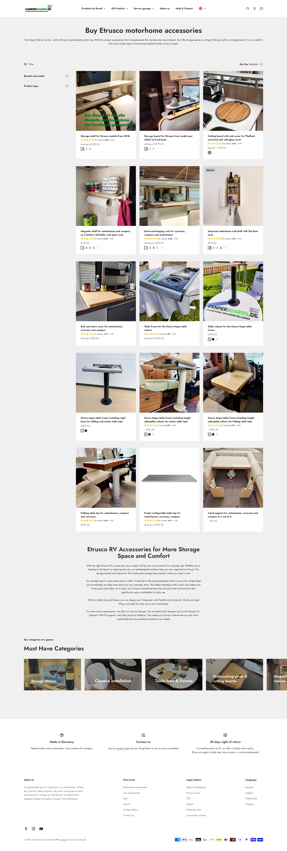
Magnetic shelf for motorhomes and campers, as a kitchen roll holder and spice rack (106, 232)
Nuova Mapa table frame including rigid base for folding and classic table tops (103, 419)
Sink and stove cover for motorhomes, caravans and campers (102, 328)
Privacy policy (193, 793)
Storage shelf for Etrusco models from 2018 (105, 136)
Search (126, 804)
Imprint (189, 804)
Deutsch (250, 787)
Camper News (130, 809)
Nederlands (251, 798)
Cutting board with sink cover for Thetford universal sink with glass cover (231, 137)
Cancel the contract (196, 815)
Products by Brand (92, 8)
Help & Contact (184, 8)
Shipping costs (193, 809)
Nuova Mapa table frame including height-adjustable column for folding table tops (231, 419)
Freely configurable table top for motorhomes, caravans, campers (162, 514)
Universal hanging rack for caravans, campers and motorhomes (164, 232)
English (249, 793)
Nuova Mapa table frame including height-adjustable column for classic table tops (167, 419)
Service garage (142, 8)
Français (250, 804)
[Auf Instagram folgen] (34, 829)
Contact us (128, 815)
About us (165, 8)
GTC (188, 798)
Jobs (125, 798)
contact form (122, 748)
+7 (98, 248)
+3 (161, 248)
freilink (64, 839)
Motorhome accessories (135, 787)
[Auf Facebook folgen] (26, 829)
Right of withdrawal (196, 787)
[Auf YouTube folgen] (41, 829)
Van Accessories (131, 793)
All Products (118, 8)
